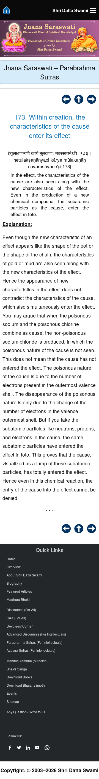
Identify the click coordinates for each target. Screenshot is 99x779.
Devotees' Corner (20, 626)
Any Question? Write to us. (26, 711)
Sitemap (13, 701)
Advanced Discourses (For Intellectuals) (36, 634)
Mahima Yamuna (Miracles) (27, 660)
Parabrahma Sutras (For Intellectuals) (34, 642)
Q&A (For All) (16, 617)
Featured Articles (19, 591)
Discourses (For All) (21, 609)
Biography (14, 583)
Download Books (19, 677)
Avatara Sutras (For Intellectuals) (31, 650)
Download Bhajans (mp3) (26, 685)
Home (11, 558)
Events (12, 693)
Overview (14, 566)
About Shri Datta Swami (24, 575)
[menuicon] (93, 10)
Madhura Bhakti (18, 599)
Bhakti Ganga (17, 669)
